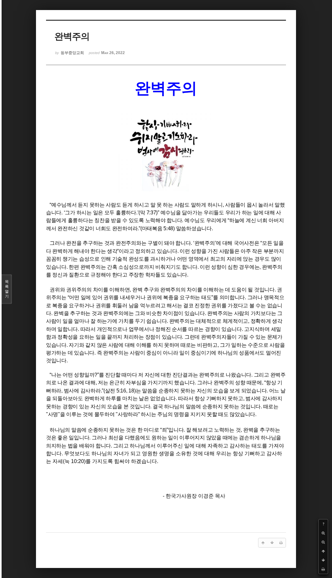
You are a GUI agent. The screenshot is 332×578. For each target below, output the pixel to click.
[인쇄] (323, 569)
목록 (7, 289)
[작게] (323, 542)
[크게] (323, 533)
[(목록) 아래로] (323, 560)
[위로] (323, 551)
